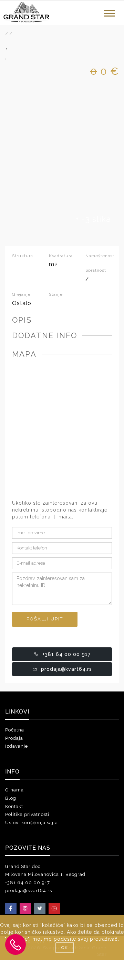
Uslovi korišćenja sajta (31, 822)
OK (64, 947)
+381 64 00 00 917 (66, 654)
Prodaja (14, 738)
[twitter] (39, 908)
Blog (10, 798)
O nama (14, 789)
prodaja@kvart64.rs (66, 669)
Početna (14, 729)
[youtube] (54, 908)
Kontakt (14, 806)
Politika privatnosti (27, 814)
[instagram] (25, 908)
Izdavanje (16, 746)
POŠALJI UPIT (45, 619)
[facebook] (11, 908)
